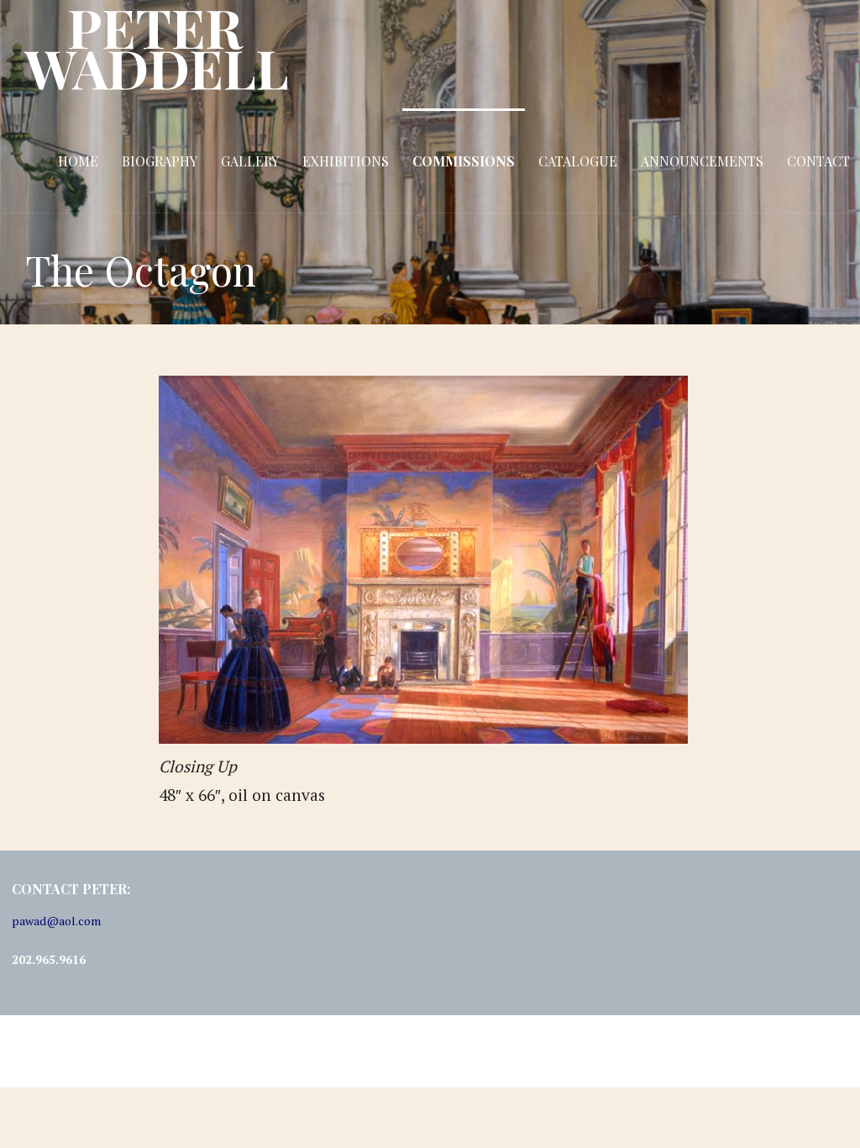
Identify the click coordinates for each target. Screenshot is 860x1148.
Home (78, 161)
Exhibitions (345, 161)
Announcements (702, 161)
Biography (159, 161)
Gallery (250, 161)
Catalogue (577, 161)
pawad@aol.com (56, 921)
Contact (818, 161)
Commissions (463, 161)
